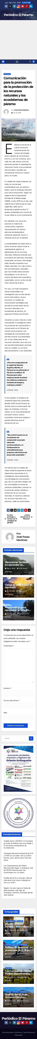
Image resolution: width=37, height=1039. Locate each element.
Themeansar (18, 1035)
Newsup (30, 1032)
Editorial (7, 74)
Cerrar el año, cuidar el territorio (18, 586)
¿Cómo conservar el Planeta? (25, 517)
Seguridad (23, 944)
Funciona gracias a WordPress (12, 1032)
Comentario (9, 646)
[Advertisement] (18, 39)
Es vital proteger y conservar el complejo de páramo (12, 519)
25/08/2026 (11, 1001)
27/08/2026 (11, 930)
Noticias (20, 921)
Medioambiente (10, 921)
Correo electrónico (12, 700)
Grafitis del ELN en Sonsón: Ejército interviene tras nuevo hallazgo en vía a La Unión (18, 880)
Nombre (8, 688)
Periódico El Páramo (18, 15)
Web (5, 713)
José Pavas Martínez (21, 110)
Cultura (8, 944)
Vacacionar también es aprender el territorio (17, 565)
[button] (30, 62)
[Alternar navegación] (17, 61)
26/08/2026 (11, 953)
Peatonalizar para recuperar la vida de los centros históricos (17, 610)
